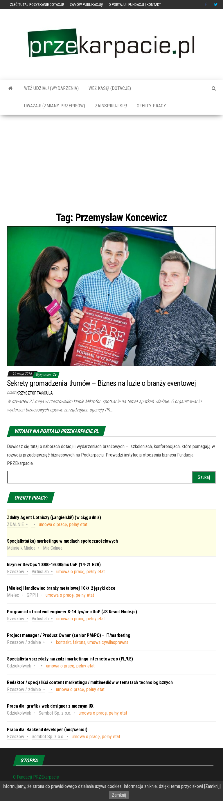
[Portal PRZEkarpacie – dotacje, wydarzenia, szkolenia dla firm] (11, 88)
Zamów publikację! (86, 4)
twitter (215, 4)
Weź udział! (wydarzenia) (51, 88)
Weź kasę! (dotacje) (109, 88)
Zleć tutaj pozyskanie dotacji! (37, 4)
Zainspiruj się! (110, 106)
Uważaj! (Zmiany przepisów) (54, 106)
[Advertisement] (111, 162)
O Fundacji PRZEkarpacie (36, 777)
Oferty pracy (151, 106)
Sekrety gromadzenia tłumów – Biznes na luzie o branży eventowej (101, 383)
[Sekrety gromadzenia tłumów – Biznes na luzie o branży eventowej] (111, 296)
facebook (206, 4)
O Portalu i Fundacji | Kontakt (135, 4)
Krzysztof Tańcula (35, 393)
